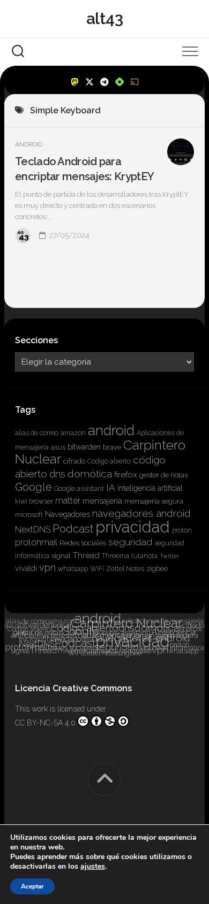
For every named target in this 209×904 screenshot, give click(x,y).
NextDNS (32, 529)
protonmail (36, 542)
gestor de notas (163, 475)
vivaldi (26, 568)
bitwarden (84, 447)
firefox (125, 475)
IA (110, 487)
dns (57, 474)
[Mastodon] (74, 82)
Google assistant (79, 488)
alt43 (104, 18)
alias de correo (36, 433)
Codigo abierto (109, 461)
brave (112, 447)
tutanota (144, 556)
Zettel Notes (125, 569)
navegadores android (141, 513)
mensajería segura (153, 501)
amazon (73, 433)
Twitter (169, 556)
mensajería (102, 501)
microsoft (29, 515)
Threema (115, 556)
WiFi (97, 569)
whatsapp (73, 569)
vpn (47, 567)
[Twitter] (89, 82)
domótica (90, 474)
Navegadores (67, 514)
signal (61, 556)
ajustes (92, 866)
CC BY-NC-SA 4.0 (45, 722)
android (111, 430)
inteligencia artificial (150, 488)
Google (33, 487)
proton (182, 530)
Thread (86, 555)
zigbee (157, 569)
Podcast (73, 528)
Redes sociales (82, 543)
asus (58, 447)
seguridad (130, 541)
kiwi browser (34, 501)
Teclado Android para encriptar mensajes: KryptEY (84, 169)
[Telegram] (104, 82)
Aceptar (32, 886)
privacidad (132, 526)
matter (67, 501)
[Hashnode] (119, 82)
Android (28, 144)
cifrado (74, 461)
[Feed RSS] (134, 82)
